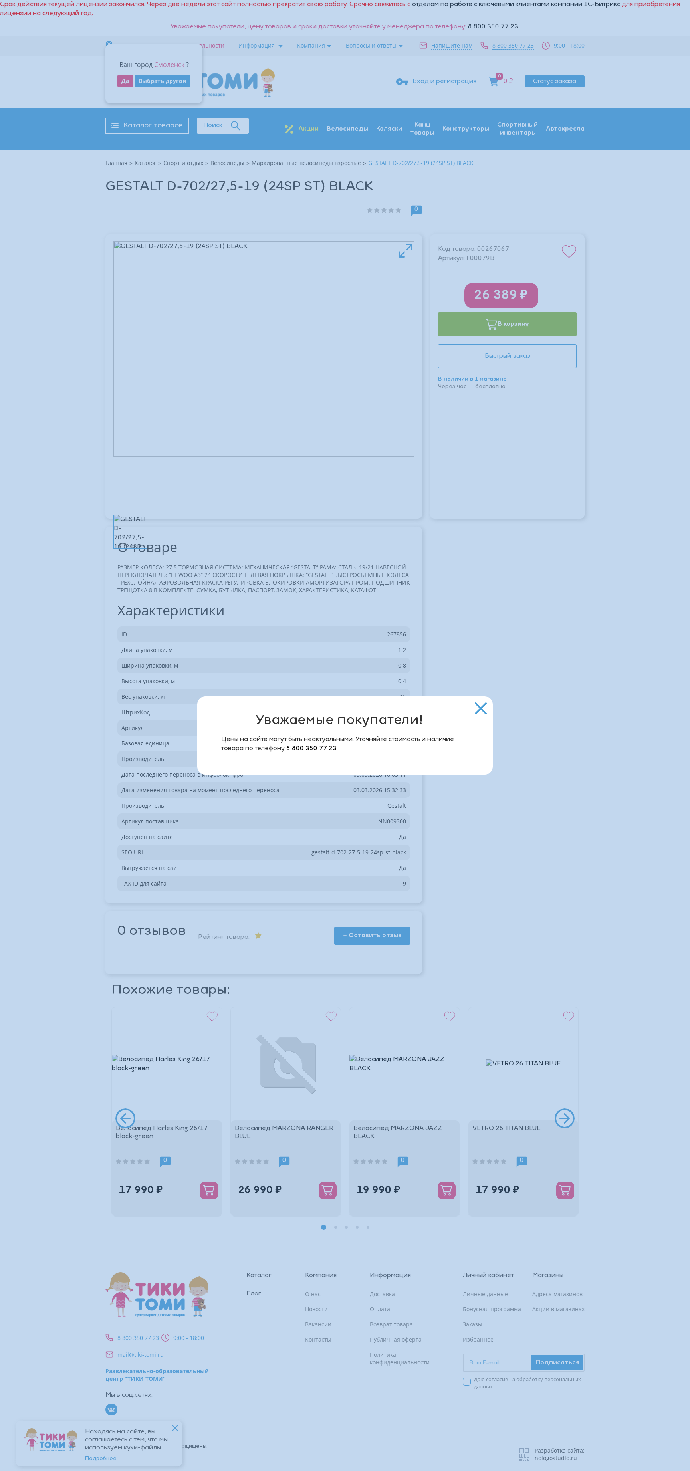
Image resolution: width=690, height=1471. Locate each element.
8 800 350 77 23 (311, 748)
